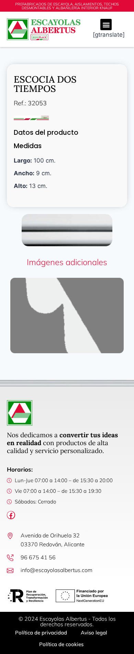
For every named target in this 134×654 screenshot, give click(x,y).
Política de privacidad (41, 632)
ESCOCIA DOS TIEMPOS (45, 83)
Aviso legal (94, 632)
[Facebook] (11, 515)
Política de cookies (61, 644)
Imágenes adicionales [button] (67, 262)
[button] (106, 24)
